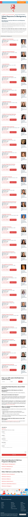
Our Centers (2, 505)
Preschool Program (23, 507)
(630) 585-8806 (5, 355)
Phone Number (4, 442)
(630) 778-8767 (5, 255)
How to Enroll (12, 504)
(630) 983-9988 (5, 205)
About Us (2, 503)
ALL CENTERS (3, 14)
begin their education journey (10, 404)
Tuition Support (13, 503)
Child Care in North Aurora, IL (7, 481)
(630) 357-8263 (5, 117)
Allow (22, 514)
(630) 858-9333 (5, 180)
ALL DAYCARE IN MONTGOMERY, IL (10, 14)
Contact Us (2, 504)
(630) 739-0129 (5, 42)
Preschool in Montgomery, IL (7, 466)
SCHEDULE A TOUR (13, 44)
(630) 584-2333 (5, 155)
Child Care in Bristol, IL (6, 478)
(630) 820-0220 (5, 142)
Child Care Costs (13, 505)
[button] (14, 8)
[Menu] (27, 2)
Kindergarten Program (23, 509)
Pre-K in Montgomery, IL (6, 468)
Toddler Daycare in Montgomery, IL (8, 464)
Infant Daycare (22, 505)
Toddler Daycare (23, 506)
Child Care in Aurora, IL (6, 476)
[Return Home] (1, 2)
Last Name (3, 435)
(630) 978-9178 (5, 330)
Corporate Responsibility (14, 508)
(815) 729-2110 (5, 192)
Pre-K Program (22, 508)
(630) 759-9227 (5, 280)
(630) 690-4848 (5, 230)
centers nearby (21, 2)
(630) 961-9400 (5, 92)
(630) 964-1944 (5, 67)
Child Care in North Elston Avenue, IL (9, 483)
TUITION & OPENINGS (6, 44)
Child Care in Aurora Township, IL (8, 474)
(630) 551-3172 (5, 305)
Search (20, 381)
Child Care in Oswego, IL (6, 486)
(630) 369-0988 (5, 167)
